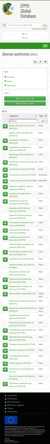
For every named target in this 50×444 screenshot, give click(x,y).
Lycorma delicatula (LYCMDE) (21, 258)
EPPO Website (12, 399)
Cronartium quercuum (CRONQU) (23, 180)
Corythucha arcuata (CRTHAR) (22, 169)
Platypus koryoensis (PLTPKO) (22, 344)
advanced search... (40, 29)
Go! (45, 25)
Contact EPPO (12, 395)
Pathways (11, 85)
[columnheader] (23, 115)
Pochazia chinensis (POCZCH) (21, 350)
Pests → (10, 81)
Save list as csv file (25, 103)
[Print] (35, 61)
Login (26, 34)
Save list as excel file (25, 98)
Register (25, 38)
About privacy (12, 411)
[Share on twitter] (45, 61)
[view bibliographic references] (5, 126)
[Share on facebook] (40, 61)
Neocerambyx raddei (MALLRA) (22, 293)
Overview (11, 77)
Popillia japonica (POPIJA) (20, 363)
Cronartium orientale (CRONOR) (22, 174)
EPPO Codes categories (15, 405)
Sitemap (10, 408)
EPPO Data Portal (13, 402)
